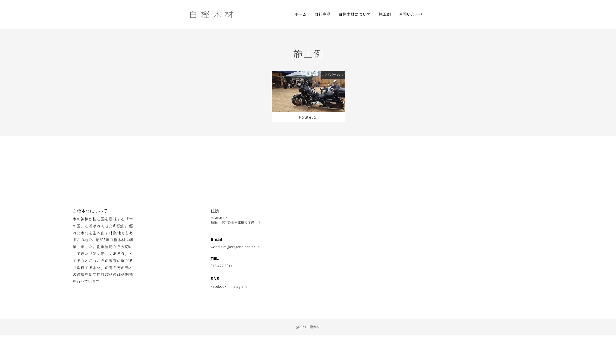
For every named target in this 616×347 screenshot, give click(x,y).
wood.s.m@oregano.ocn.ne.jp (235, 246)
